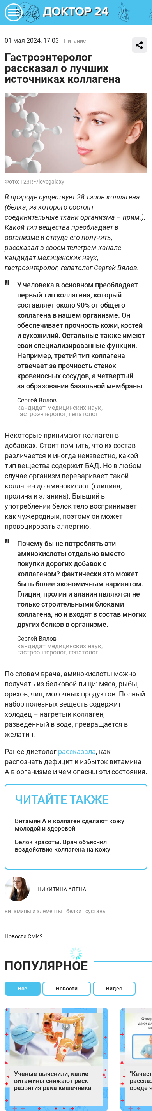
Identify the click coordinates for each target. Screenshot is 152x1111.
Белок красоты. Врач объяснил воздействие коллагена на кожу (62, 845)
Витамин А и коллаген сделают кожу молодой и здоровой (69, 824)
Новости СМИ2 (24, 936)
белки (73, 911)
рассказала (77, 751)
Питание (75, 41)
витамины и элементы (33, 911)
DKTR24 (76, 12)
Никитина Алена (61, 889)
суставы (96, 911)
